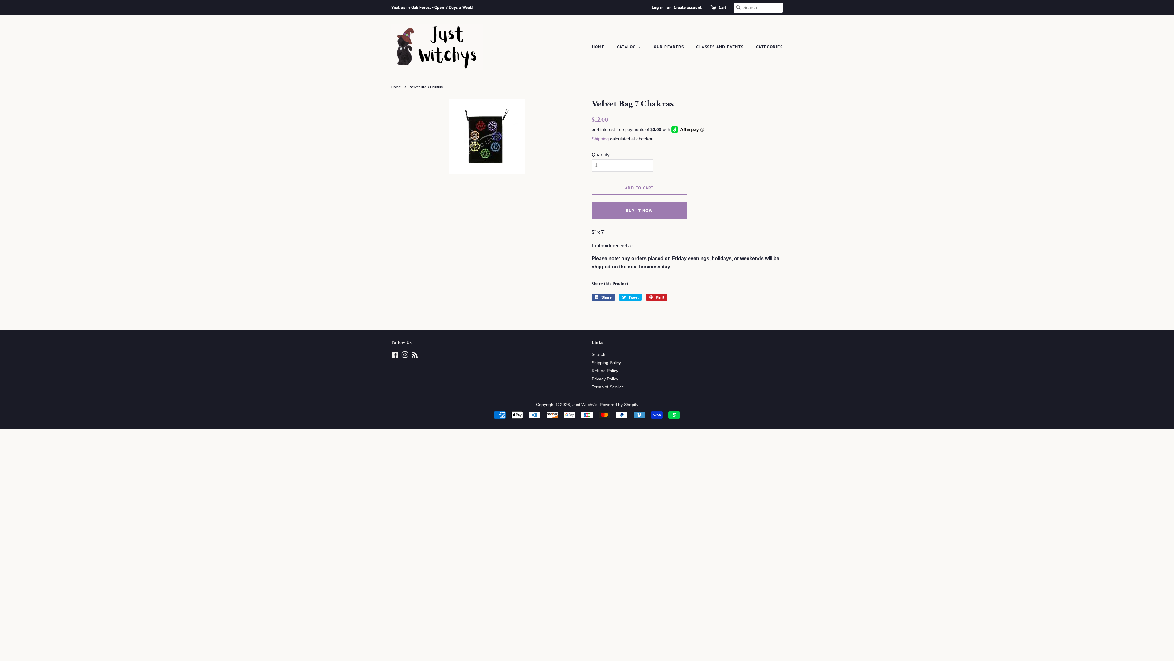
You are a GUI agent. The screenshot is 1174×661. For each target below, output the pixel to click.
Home (598, 47)
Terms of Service (608, 387)
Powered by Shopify (619, 404)
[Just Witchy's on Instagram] (404, 356)
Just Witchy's (584, 404)
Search (598, 354)
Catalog (627, 47)
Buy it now (639, 210)
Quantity (601, 154)
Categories (769, 47)
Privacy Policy (605, 379)
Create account (688, 7)
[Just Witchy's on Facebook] (394, 356)
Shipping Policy (606, 362)
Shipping (600, 138)
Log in (658, 7)
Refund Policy (605, 370)
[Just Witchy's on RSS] (414, 356)
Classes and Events (720, 47)
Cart (722, 7)
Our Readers (669, 47)
